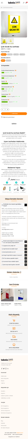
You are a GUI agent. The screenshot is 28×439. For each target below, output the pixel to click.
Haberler (3, 423)
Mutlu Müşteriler (5, 378)
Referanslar (3, 425)
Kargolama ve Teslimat (14, 436)
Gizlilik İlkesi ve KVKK (5, 398)
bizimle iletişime (14, 164)
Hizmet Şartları (7, 434)
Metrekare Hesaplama (6, 413)
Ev (1, 7)
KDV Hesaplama (4, 406)
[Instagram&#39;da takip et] (6, 368)
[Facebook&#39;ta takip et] (2, 368)
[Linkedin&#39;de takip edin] (8, 368)
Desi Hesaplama (5, 408)
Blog (2, 421)
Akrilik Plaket (17, 304)
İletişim (2, 381)
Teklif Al (3, 383)
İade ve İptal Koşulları (17, 434)
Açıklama (14, 123)
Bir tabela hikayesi (5, 428)
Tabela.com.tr (19, 432)
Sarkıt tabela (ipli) (6, 304)
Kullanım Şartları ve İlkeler (7, 395)
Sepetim (3, 393)
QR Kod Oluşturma (5, 410)
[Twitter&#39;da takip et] (4, 368)
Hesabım (3, 391)
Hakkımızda (3, 376)
